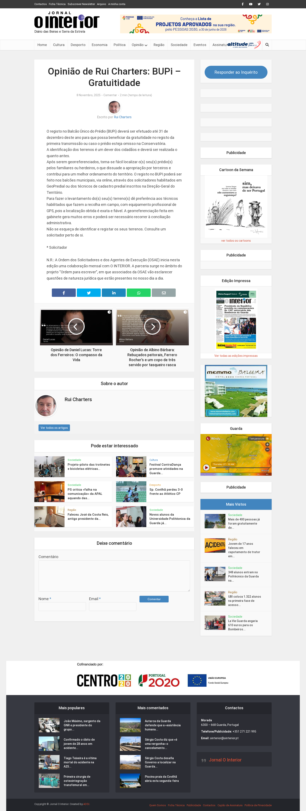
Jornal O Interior (225, 759)
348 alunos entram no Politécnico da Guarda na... (243, 576)
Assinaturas (222, 45)
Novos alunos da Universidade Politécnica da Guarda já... (169, 519)
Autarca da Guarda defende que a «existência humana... (163, 725)
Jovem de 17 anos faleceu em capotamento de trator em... (244, 550)
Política (120, 45)
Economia (99, 45)
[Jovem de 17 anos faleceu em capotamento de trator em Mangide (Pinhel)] (216, 545)
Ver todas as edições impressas (236, 355)
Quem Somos (157, 805)
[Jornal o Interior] (67, 19)
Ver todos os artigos (54, 427)
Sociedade (179, 45)
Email (95, 599)
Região (159, 45)
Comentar (110, 95)
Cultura (59, 45)
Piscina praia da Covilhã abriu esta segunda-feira (162, 778)
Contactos (40, 4)
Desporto (78, 45)
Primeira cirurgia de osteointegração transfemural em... (77, 781)
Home (42, 45)
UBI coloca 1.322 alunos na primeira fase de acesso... (244, 601)
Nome (45, 599)
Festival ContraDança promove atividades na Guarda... (166, 469)
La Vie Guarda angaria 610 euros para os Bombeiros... (243, 625)
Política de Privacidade (258, 805)
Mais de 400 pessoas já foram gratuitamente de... (244, 523)
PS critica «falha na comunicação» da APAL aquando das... (85, 494)
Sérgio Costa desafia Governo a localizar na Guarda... (160, 762)
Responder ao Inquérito (236, 72)
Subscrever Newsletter (81, 4)
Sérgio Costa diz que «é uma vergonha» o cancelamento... (161, 744)
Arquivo (101, 4)
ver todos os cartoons (236, 240)
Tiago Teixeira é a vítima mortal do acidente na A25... (80, 762)
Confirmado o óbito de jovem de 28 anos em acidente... (79, 744)
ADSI (86, 804)
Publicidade (194, 805)
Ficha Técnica (57, 4)
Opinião (138, 45)
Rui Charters (123, 117)
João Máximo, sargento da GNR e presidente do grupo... (82, 725)
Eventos (200, 45)
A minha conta (116, 4)
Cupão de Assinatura (230, 805)
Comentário (48, 557)
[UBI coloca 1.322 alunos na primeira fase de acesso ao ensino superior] (216, 598)
